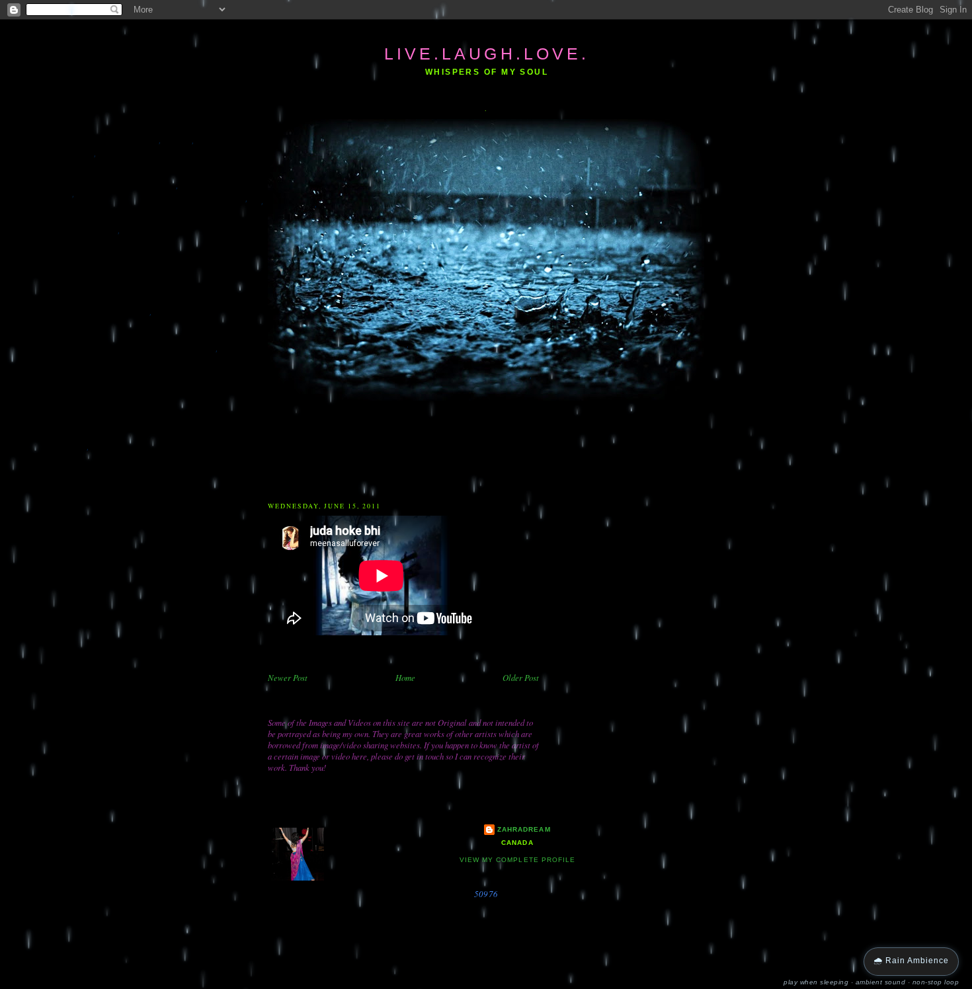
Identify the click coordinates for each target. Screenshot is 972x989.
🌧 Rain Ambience (911, 960)
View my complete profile (517, 859)
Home (405, 677)
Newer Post (287, 677)
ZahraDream (523, 829)
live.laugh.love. (487, 53)
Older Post (521, 677)
